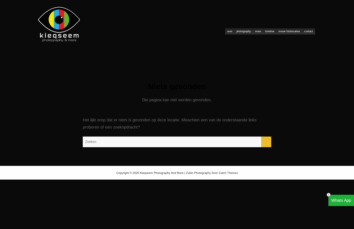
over (229, 31)
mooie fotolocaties (289, 31)
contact (308, 31)
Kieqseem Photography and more (162, 172)
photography (243, 31)
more (258, 31)
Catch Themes (228, 172)
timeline (269, 31)
